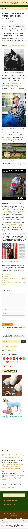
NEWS (5, 2)
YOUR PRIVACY (24, 2)
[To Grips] (12, 395)
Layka (8, 139)
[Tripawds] (5, 8)
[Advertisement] (14, 434)
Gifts (18, 513)
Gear (7, 513)
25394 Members (15, 1)
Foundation (23, 513)
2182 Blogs (23, 1)
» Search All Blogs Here (10, 500)
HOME (1, 2)
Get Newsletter (11, 351)
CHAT (18, 2)
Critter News (7, 274)
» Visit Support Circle (9, 504)
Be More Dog (14, 515)
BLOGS (9, 2)
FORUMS (14, 2)
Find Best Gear (11, 346)
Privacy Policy (12, 320)
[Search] (23, 341)
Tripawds (20, 524)
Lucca (3, 139)
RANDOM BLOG (14, 3)
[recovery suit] (12, 417)
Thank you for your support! (18, 336)
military (6, 276)
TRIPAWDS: (4, 1)
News (3, 513)
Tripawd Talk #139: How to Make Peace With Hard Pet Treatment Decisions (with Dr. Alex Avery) (13, 466)
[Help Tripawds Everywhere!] (9, 373)
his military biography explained (14, 224)
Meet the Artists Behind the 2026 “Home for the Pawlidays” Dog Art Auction (13, 477)
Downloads (12, 513)
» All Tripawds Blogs (8, 487)
